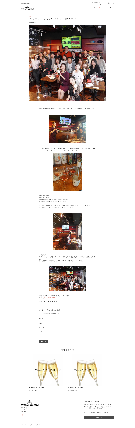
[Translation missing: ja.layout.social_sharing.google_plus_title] (54, 301)
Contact (112, 7)
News (30, 16)
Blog (100, 7)
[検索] (109, 3)
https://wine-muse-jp (25, 3)
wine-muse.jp (27, 424)
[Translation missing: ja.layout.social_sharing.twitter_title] (48, 301)
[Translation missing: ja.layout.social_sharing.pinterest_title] (52, 301)
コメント (41, 328)
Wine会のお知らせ (36, 388)
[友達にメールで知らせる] (57, 301)
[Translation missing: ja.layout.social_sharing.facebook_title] (50, 301)
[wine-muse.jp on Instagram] (22, 415)
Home (95, 7)
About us (105, 7)
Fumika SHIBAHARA (49, 298)
